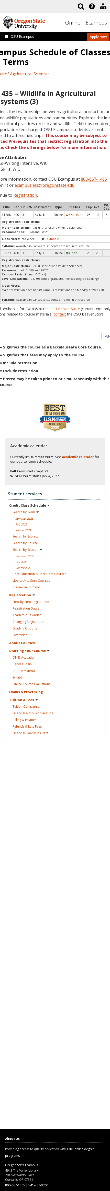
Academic (27, 615)
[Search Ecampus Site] (81, 6)
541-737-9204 (38, 1185)
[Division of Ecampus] (103, 6)
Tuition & (21, 699)
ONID (24, 657)
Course (24, 671)
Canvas (22, 664)
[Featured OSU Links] (91, 6)
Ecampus (96, 22)
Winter (23, 530)
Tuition (27, 706)
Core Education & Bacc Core (39, 574)
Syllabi (17, 677)
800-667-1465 (94, 179)
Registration (25, 195)
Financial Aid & (33, 713)
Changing (28, 622)
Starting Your (27, 650)
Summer (24, 518)
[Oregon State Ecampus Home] (83, 22)
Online (72, 22)
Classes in (26, 587)
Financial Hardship (30, 733)
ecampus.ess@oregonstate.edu (44, 185)
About (22, 642)
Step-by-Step (31, 602)
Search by (24, 512)
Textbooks (52, 239)
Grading (25, 628)
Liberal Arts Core (31, 580)
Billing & (25, 720)
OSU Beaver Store (65, 308)
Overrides (20, 635)
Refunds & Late (27, 726)
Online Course (31, 684)
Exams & (26, 692)
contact (59, 314)
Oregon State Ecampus (21, 1165)
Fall (21, 524)
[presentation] (91, 6)
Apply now (98, 36)
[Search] (81, 6)
